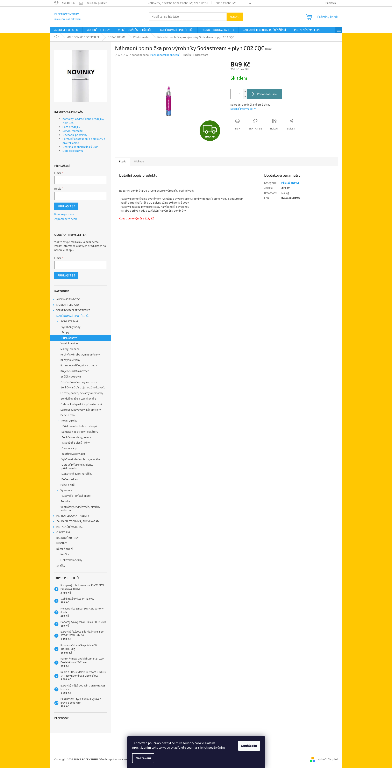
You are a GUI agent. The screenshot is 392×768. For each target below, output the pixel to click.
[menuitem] (66, 30)
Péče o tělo (67, 415)
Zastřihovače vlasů (73, 454)
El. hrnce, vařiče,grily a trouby (78, 366)
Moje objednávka (73, 151)
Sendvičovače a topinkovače (78, 399)
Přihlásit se (66, 206)
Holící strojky (69, 421)
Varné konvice (69, 343)
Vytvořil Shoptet (328, 760)
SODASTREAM (69, 321)
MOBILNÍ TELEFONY (67, 305)
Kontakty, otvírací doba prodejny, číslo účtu (178, 3)
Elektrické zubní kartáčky (77, 474)
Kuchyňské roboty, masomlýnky (80, 355)
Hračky (64, 554)
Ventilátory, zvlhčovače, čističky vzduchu (80, 509)
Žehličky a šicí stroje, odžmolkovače (82, 388)
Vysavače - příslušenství (76, 496)
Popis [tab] (122, 162)
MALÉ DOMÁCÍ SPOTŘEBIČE (72, 316)
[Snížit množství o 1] (245, 96)
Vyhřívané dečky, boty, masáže (81, 459)
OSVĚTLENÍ (63, 532)
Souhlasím (249, 746)
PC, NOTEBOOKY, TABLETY (72, 516)
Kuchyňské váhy (70, 360)
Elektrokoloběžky (71, 560)
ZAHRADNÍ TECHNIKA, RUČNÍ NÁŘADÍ (77, 521)
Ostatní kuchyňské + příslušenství (81, 404)
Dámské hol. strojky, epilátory (80, 432)
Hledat (235, 16)
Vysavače (66, 490)
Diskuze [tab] (139, 162)
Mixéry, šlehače (70, 349)
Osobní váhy (69, 448)
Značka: (195, 55)
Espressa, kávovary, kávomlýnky (80, 410)
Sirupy (65, 332)
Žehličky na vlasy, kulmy (76, 437)
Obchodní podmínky (75, 135)
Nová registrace (64, 214)
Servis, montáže (73, 131)
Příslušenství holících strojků (80, 426)
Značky (60, 566)
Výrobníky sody (71, 327)
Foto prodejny (226, 3)
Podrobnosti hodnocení (164, 55)
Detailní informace (241, 109)
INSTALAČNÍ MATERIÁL (69, 527)
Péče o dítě (67, 485)
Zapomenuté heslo (66, 219)
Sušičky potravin (70, 377)
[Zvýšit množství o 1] (245, 91)
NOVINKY (61, 543)
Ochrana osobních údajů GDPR (81, 147)
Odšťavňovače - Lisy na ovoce (79, 382)
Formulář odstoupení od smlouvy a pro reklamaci (84, 141)
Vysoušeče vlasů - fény (76, 443)
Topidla (65, 501)
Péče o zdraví (70, 479)
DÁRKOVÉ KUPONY (67, 538)
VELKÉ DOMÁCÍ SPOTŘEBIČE (73, 310)
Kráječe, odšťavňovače (74, 371)
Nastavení (143, 758)
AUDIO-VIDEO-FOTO (68, 299)
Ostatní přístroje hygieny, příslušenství (77, 466)
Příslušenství (69, 338)
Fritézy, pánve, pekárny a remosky (81, 393)
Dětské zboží (64, 549)
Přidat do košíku (267, 94)
